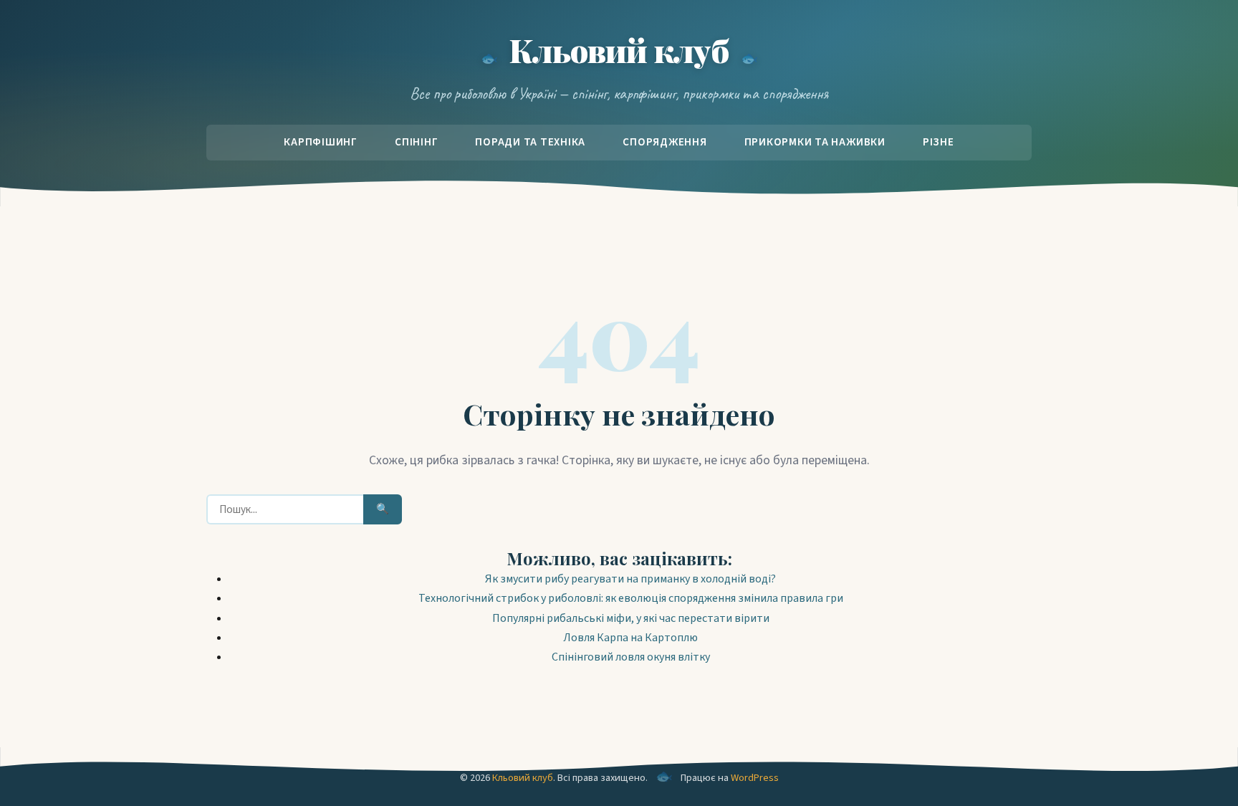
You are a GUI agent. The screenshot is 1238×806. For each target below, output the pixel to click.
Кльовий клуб (619, 50)
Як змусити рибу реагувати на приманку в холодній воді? (630, 579)
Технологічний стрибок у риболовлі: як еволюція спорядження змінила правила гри (630, 598)
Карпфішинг (321, 142)
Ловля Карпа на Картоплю (630, 638)
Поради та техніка (530, 142)
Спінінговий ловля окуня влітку (631, 657)
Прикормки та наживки (815, 142)
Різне (938, 142)
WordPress (755, 777)
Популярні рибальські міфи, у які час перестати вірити (630, 618)
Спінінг (416, 142)
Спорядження (664, 142)
